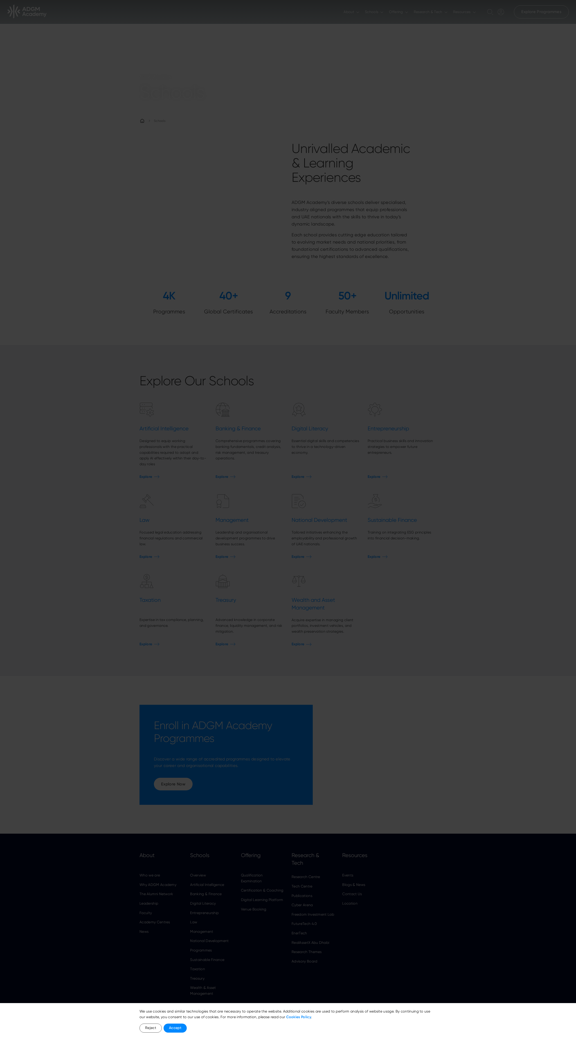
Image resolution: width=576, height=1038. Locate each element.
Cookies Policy (298, 1017)
